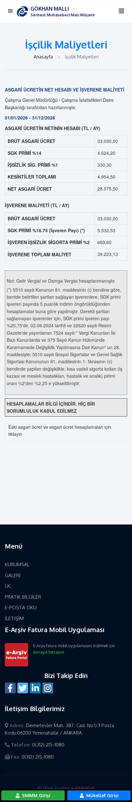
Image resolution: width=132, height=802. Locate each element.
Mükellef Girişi (102, 795)
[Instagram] (47, 688)
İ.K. (8, 586)
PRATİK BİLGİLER (23, 597)
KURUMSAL (17, 564)
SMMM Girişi (35, 795)
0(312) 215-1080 (48, 745)
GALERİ (13, 575)
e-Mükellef (83, 788)
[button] (121, 11)
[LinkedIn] (35, 688)
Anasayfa (44, 56)
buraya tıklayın (48, 652)
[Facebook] (10, 688)
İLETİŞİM (14, 618)
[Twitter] (22, 688)
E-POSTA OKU (21, 607)
